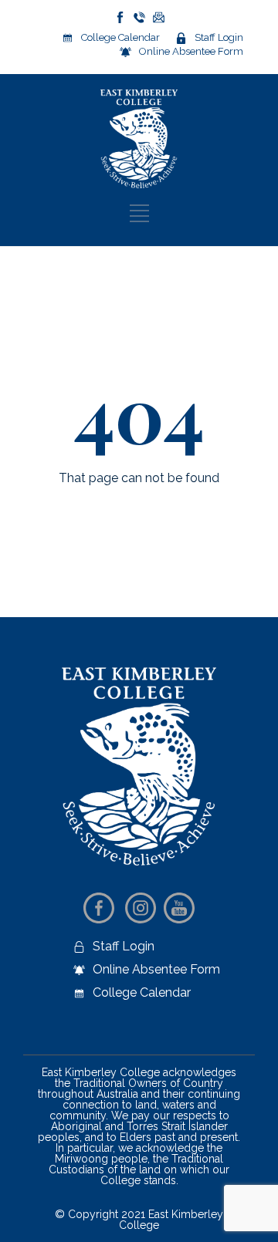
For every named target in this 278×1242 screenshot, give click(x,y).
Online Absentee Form (191, 51)
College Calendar (120, 37)
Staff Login (219, 37)
